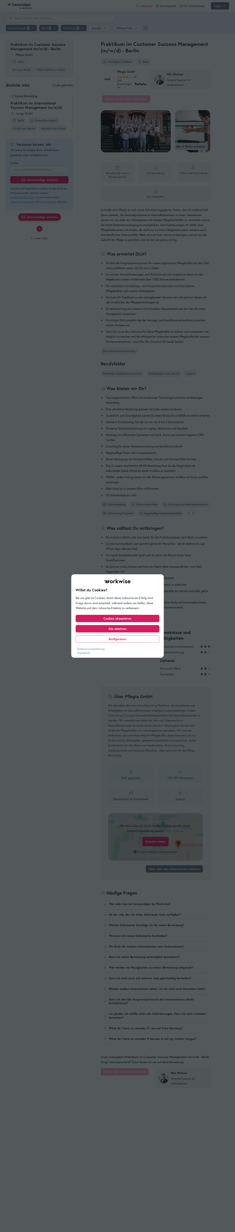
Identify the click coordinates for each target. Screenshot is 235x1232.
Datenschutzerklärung (91, 649)
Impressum (83, 653)
